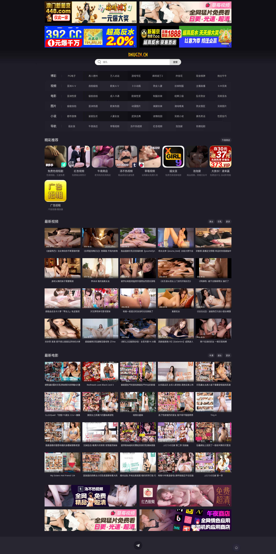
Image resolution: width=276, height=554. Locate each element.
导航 (53, 126)
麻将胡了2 (157, 75)
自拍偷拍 (93, 86)
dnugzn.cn (138, 55)
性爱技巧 (222, 116)
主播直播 (200, 86)
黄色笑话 (200, 116)
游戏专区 (136, 75)
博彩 (53, 76)
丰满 (211, 355)
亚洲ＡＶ (71, 86)
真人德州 (93, 75)
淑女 (220, 355)
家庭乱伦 (93, 116)
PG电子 (72, 75)
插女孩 (71, 126)
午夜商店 (93, 126)
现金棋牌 (200, 75)
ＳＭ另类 (222, 86)
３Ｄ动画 (136, 86)
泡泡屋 (179, 126)
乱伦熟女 (200, 96)
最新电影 (51, 355)
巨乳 (220, 221)
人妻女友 (114, 116)
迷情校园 (157, 116)
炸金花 (179, 75)
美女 (211, 221)
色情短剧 (200, 126)
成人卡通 (114, 96)
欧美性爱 (136, 96)
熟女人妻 (157, 86)
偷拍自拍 (93, 96)
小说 (53, 116)
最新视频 (51, 221)
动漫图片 (136, 106)
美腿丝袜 (157, 106)
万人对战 (114, 75)
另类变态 (222, 96)
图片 (53, 106)
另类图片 (222, 106)
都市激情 (71, 116)
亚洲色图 (93, 106)
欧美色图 (114, 106)
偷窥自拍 (71, 106)
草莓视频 (114, 126)
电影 (53, 96)
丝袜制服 (179, 86)
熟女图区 (200, 106)
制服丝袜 (157, 96)
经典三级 (179, 96)
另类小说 (179, 116)
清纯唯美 (179, 106)
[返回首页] (236, 547)
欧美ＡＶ (114, 86)
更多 (228, 221)
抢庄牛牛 (222, 75)
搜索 (175, 62)
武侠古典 (136, 116)
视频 (53, 86)
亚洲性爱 (71, 96)
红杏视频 (157, 126)
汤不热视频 (136, 126)
